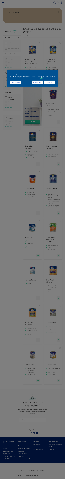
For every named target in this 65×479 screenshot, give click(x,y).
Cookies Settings (15, 82)
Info (41, 77)
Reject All (49, 82)
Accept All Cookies (37, 82)
